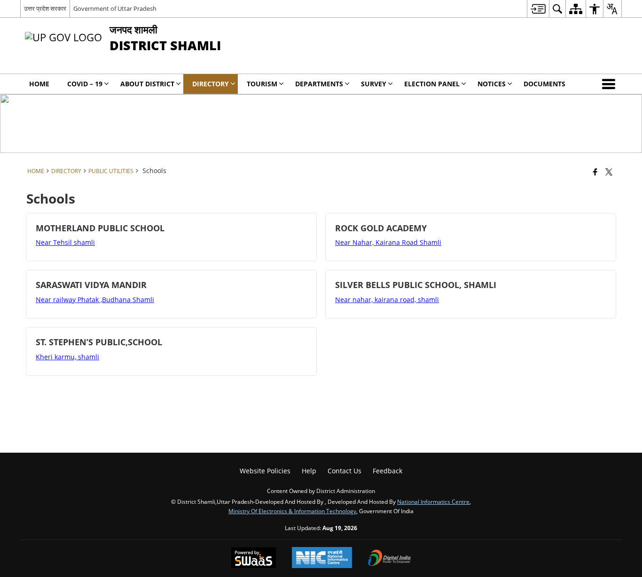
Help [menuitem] (309, 470)
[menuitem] (538, 8)
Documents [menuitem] (544, 83)
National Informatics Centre (433, 501)
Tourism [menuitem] (262, 83)
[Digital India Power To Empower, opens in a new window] (389, 558)
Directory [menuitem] (210, 83)
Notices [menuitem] (492, 83)
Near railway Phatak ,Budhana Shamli (95, 299)
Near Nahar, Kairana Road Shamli (388, 242)
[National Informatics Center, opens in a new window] (322, 558)
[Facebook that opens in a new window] (595, 171)
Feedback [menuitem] (387, 470)
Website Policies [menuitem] (265, 470)
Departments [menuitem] (319, 83)
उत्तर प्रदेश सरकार (45, 8)
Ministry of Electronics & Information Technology (292, 511)
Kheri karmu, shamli (67, 356)
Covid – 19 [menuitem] (84, 83)
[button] (610, 84)
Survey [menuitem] (373, 83)
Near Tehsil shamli (65, 242)
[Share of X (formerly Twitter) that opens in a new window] (609, 171)
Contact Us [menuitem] (344, 470)
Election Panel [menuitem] (432, 83)
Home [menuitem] (39, 83)
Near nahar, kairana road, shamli (387, 299)
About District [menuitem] (147, 83)
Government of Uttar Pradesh (115, 8)
